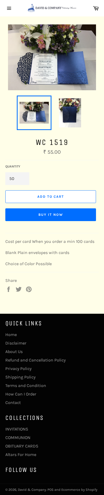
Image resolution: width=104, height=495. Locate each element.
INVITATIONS (16, 429)
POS (50, 490)
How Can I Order (20, 394)
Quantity (12, 166)
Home (11, 334)
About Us (14, 351)
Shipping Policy (20, 377)
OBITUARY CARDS (21, 446)
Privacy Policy (18, 368)
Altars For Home (20, 454)
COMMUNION (17, 437)
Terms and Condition (25, 385)
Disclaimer (15, 343)
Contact (13, 402)
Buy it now (50, 215)
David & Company (32, 490)
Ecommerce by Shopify (79, 490)
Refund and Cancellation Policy (35, 360)
